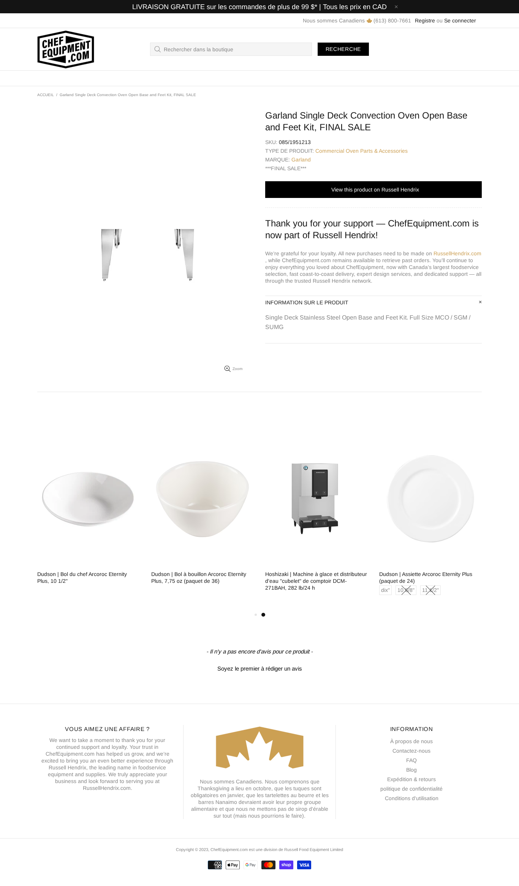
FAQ (411, 760)
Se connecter (460, 20)
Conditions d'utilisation (411, 798)
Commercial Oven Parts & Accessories (361, 151)
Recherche (343, 49)
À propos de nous (411, 741)
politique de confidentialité (411, 789)
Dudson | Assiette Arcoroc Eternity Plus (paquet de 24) (425, 577)
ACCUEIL (45, 95)
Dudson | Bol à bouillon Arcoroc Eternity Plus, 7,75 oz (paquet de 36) (198, 577)
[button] (259, 667)
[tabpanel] (316, 519)
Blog (411, 770)
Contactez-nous (411, 751)
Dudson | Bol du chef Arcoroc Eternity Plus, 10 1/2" (82, 577)
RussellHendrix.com (457, 253)
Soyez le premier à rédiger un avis (259, 668)
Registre (425, 20)
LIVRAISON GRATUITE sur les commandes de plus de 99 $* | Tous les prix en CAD (259, 7)
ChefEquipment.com (65, 49)
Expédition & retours (411, 779)
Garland (301, 160)
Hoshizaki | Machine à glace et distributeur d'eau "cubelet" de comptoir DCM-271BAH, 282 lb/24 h (316, 581)
